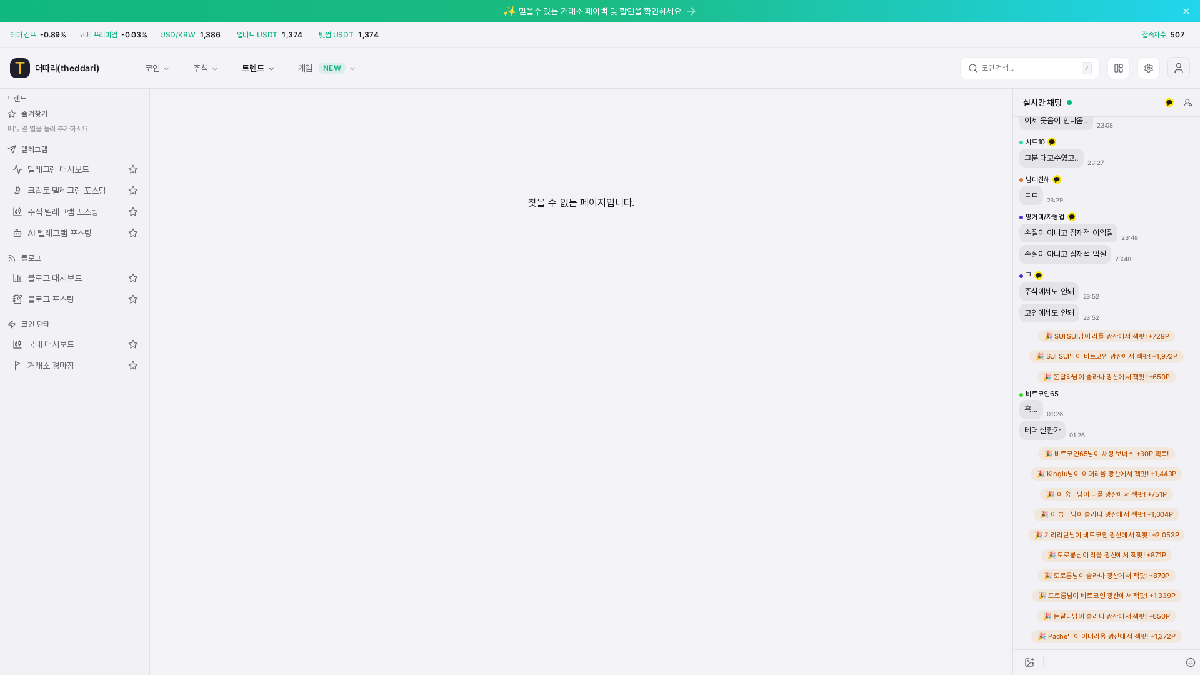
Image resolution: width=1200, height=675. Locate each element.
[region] (1106, 383)
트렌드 (253, 67)
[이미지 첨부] (1029, 662)
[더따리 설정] (1149, 68)
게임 (320, 67)
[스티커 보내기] (1190, 662)
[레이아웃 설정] (1119, 68)
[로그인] (1179, 68)
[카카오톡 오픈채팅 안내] (1169, 102)
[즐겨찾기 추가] (133, 169)
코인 (152, 67)
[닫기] (1186, 11)
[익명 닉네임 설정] (1188, 102)
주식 (200, 67)
